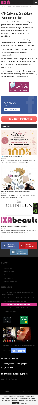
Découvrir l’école (8, 268)
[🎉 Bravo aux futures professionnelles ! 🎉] (19, 142)
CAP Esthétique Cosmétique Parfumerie (15, 301)
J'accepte (15, 403)
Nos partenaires (8, 278)
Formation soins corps (10, 311)
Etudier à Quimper (9, 271)
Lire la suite (24, 403)
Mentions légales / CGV (10, 281)
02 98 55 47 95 (8, 367)
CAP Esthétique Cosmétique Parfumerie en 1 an (17, 304)
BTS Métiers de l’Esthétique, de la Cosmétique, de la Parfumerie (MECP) (17, 293)
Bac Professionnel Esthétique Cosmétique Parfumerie (19, 298)
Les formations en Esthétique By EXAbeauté (16, 308)
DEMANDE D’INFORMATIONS (20, 119)
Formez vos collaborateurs (11, 275)
